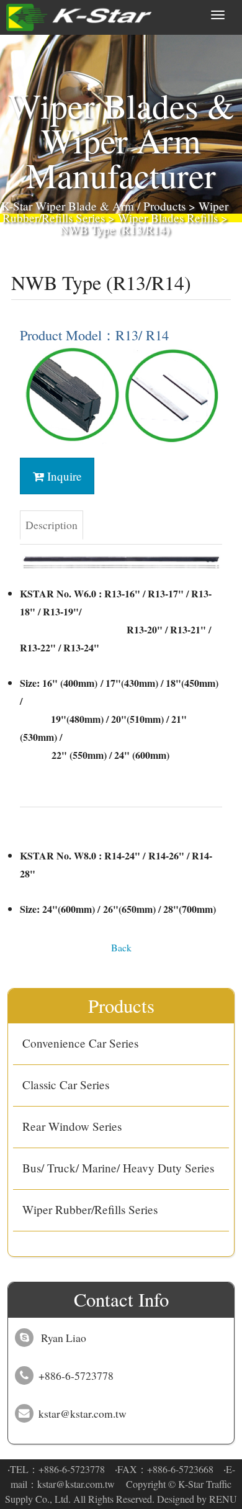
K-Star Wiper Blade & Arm (67, 206)
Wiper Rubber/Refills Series (90, 1209)
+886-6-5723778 (71, 1468)
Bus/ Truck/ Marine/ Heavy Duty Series (118, 1168)
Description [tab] (51, 524)
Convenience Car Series (80, 1043)
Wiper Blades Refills (168, 217)
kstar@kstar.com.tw (76, 1483)
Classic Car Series (65, 1084)
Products (164, 206)
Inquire (62, 476)
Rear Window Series (72, 1126)
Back (121, 947)
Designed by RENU (197, 1498)
